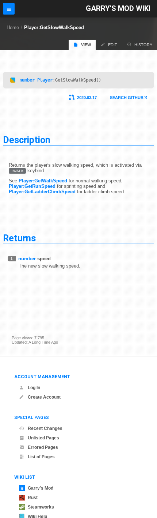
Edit (112, 45)
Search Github (126, 97)
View (86, 45)
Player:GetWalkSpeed (43, 180)
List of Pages (41, 456)
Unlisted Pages (43, 437)
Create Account (44, 397)
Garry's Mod (40, 488)
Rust (33, 497)
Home (13, 27)
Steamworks (41, 507)
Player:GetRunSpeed (32, 186)
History (143, 45)
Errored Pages (43, 447)
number (27, 80)
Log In (34, 387)
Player (45, 80)
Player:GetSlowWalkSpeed (54, 27)
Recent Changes (45, 428)
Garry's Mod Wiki (118, 8)
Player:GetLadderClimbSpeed (42, 191)
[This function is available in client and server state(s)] (12, 80)
